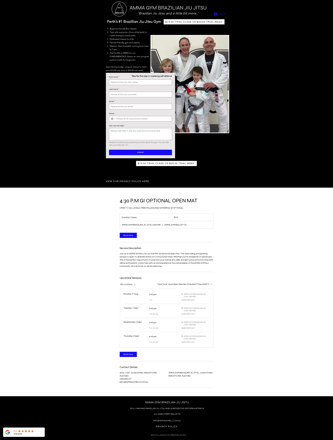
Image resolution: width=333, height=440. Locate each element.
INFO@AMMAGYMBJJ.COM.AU (167, 421)
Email (112, 101)
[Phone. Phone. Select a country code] (113, 118)
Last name (114, 89)
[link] (128, 235)
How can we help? (116, 126)
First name (114, 77)
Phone (111, 113)
